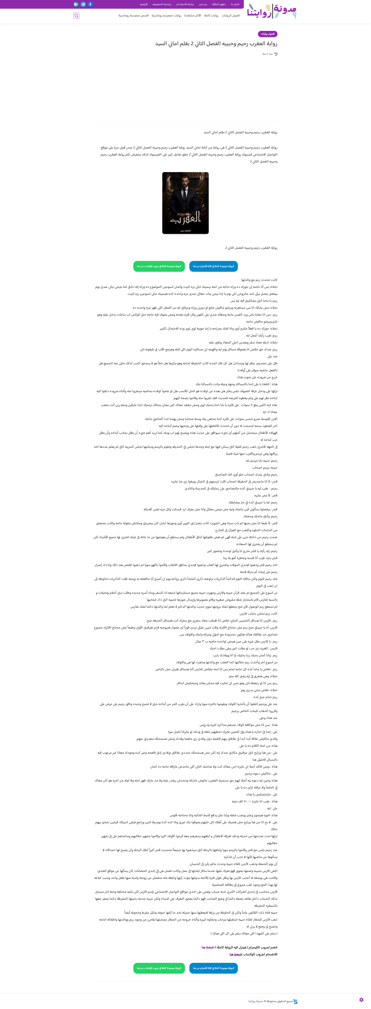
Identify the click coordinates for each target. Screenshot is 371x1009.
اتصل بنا (235, 4)
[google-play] (76, 4)
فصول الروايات (231, 16)
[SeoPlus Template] (295, 1001)
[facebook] (90, 4)
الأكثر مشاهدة (192, 16)
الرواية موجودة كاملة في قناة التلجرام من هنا (213, 266)
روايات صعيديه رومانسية (166, 16)
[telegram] (83, 4)
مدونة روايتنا (255, 1001)
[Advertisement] (185, 85)
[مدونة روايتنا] (272, 11)
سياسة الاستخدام (185, 4)
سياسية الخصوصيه (162, 4)
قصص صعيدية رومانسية (133, 16)
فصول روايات (268, 34)
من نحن (203, 4)
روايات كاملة (211, 16)
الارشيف (144, 4)
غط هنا (206, 947)
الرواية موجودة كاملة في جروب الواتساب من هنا (159, 266)
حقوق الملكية (219, 4)
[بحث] (76, 16)
